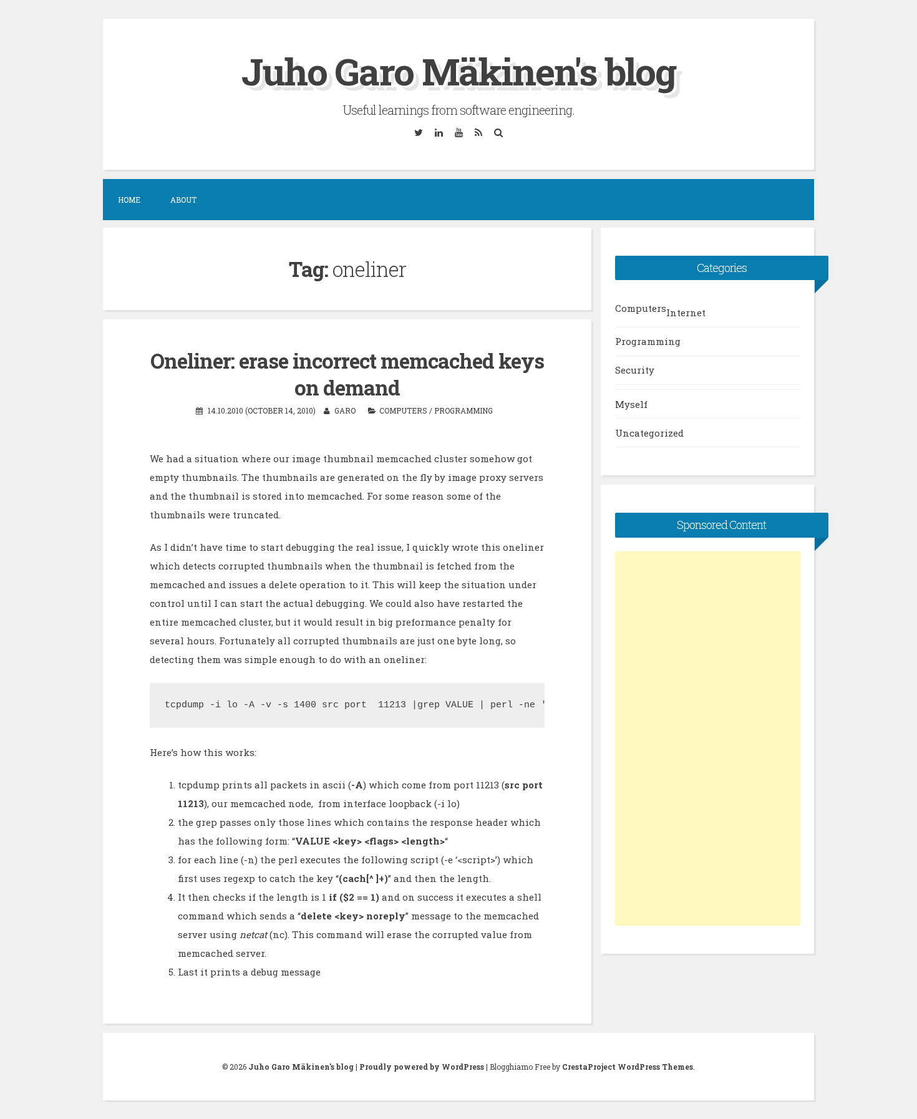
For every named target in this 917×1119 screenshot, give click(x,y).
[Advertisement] (707, 738)
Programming (463, 410)
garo (345, 410)
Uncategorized (649, 433)
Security (634, 370)
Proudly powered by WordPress (421, 1067)
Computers (403, 410)
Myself (631, 404)
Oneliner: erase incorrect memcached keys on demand (347, 374)
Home (129, 200)
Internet (686, 312)
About (183, 200)
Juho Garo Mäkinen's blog (458, 70)
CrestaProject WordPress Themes (627, 1067)
